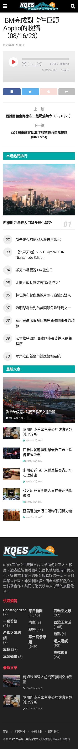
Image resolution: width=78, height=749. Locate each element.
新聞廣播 (20, 731)
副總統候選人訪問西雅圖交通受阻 (30, 412)
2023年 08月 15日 (13, 44)
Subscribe (49, 70)
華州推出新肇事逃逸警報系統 (38, 356)
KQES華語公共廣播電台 (25, 739)
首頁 (6, 731)
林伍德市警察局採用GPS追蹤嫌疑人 (43, 295)
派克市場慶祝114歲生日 (34, 270)
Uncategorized (15, 610)
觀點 (57, 634)
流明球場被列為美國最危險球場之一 (43, 308)
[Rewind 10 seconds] (24, 64)
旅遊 (6, 649)
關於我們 (53, 731)
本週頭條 (10, 657)
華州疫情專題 (37, 639)
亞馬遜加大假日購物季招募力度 (47, 511)
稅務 (32, 630)
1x (31, 64)
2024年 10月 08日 (17, 418)
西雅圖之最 (62, 611)
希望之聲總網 (12, 635)
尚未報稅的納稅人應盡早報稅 (38, 240)
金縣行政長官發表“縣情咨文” (37, 283)
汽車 (32, 622)
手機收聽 (36, 731)
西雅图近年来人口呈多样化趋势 (27, 223)
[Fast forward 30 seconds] (39, 64)
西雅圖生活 (62, 622)
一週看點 (10, 621)
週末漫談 (61, 641)
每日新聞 (35, 611)
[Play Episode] (13, 61)
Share (65, 70)
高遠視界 (61, 652)
